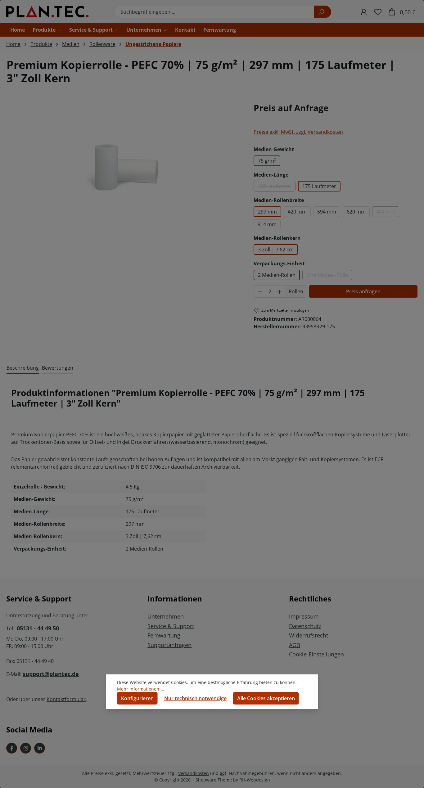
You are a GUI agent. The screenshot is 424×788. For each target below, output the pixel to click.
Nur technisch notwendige (195, 698)
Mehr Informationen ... (140, 689)
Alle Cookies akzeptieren (266, 698)
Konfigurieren (137, 698)
